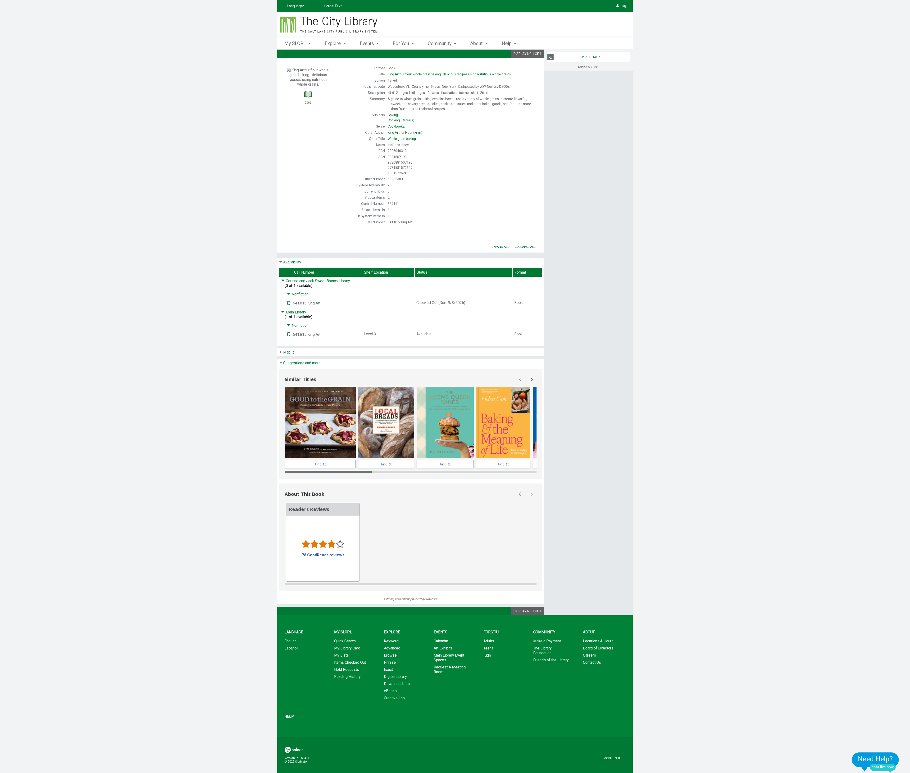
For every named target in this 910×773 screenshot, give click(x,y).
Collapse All (525, 246)
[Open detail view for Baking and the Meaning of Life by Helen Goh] (503, 422)
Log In (625, 6)
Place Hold (591, 57)
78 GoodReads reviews (323, 554)
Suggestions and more (302, 363)
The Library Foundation (542, 650)
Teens (488, 648)
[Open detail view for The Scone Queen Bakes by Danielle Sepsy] (445, 422)
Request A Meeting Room (450, 669)
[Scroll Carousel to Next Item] (532, 379)
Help (289, 716)
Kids (487, 655)
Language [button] (293, 632)
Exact (388, 669)
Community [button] (440, 43)
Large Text (333, 6)
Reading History (347, 676)
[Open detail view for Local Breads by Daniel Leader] (386, 422)
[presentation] (320, 422)
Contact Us (592, 662)
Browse (390, 655)
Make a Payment (547, 641)
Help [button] (507, 43)
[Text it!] (289, 303)
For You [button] (401, 43)
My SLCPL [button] (295, 43)
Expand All (500, 246)
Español (291, 648)
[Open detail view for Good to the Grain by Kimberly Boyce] (320, 422)
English (290, 641)
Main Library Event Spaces (449, 657)
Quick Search (345, 641)
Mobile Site (612, 758)
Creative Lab (394, 698)
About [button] (477, 43)
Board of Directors (598, 648)
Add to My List (588, 67)
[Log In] (617, 6)
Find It (320, 464)
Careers (589, 655)
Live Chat (875, 762)
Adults (488, 641)
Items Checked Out (350, 662)
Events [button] (367, 43)
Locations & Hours (598, 641)
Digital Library (395, 676)
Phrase (390, 662)
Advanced (392, 648)
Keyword (391, 641)
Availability (292, 262)
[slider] (411, 472)
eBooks (390, 691)
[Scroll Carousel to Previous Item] (520, 379)
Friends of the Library (551, 660)
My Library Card (347, 648)
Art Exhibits (443, 648)
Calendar (441, 641)
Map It (288, 352)
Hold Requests (346, 669)
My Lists (341, 655)
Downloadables (397, 683)
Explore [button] (333, 43)
